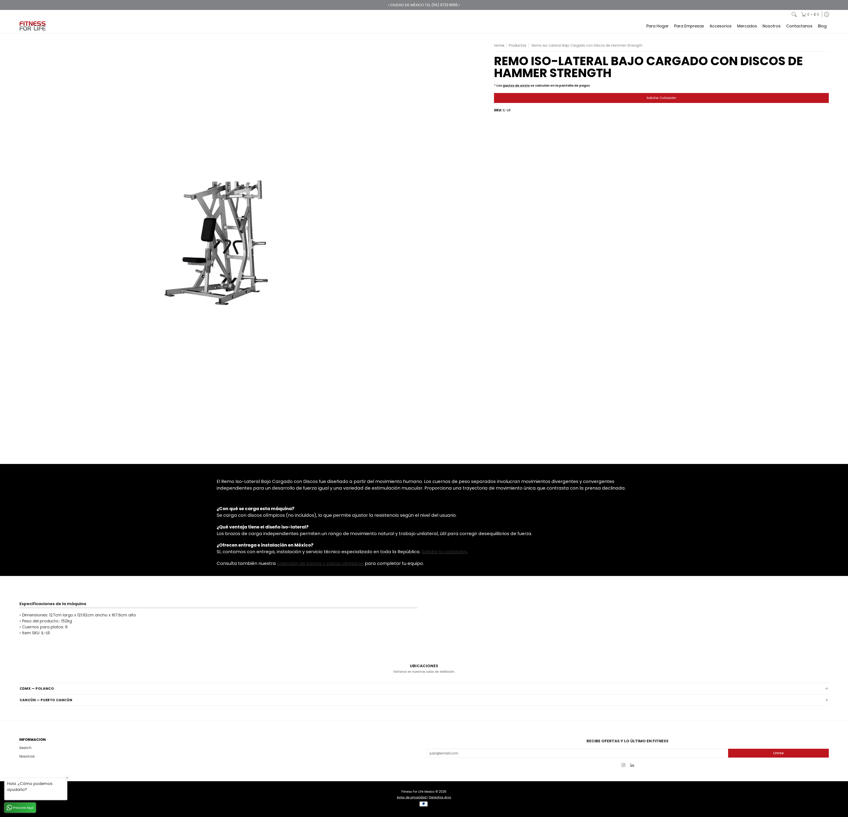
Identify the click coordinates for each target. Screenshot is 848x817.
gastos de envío (516, 85)
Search (25, 747)
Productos (517, 45)
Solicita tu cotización (444, 552)
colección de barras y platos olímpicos (320, 563)
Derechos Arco (440, 797)
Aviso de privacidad (412, 797)
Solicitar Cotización (661, 98)
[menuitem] (810, 14)
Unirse (778, 753)
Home (499, 45)
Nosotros (27, 756)
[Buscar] (794, 14)
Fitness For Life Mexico (418, 792)
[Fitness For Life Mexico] (32, 26)
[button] (623, 766)
